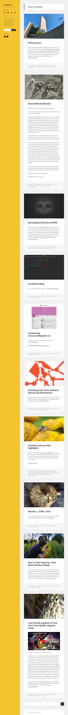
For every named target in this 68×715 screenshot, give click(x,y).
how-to (29, 248)
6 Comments (45, 409)
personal (47, 525)
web (43, 248)
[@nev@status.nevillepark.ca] (4, 12)
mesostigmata (44, 473)
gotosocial (55, 246)
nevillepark (38, 65)
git (53, 408)
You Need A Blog (36, 284)
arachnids (45, 470)
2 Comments (37, 354)
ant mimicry (40, 471)
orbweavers (57, 473)
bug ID (48, 585)
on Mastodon (45, 681)
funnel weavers (51, 471)
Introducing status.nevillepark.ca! (39, 334)
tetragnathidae (43, 474)
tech (40, 248)
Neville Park (8, 5)
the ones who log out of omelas (34, 409)
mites (53, 473)
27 (48, 704)
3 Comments (37, 297)
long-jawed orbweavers (36, 473)
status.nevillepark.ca (33, 342)
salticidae (34, 474)
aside (45, 184)
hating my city (46, 66)
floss (51, 408)
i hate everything (53, 66)
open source (56, 408)
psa (50, 353)
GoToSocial (48, 236)
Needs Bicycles (39, 103)
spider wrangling (41, 695)
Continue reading (33, 57)
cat (51, 525)
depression (44, 65)
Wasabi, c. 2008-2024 (39, 511)
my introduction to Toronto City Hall (46, 51)
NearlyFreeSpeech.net (45, 227)
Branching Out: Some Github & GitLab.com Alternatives (43, 391)
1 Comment (31, 67)
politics (49, 65)
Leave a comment (32, 186)
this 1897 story (46, 108)
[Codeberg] (11, 12)
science (29, 587)
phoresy (29, 474)
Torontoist (12, 25)
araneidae (45, 471)
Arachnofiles (6, 25)
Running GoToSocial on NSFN (42, 222)
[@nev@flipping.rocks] (8, 12)
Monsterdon (34, 248)
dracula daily (33, 185)
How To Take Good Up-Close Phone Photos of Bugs (42, 563)
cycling (55, 184)
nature (49, 470)
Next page (62, 704)
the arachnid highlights (46, 452)
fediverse (51, 246)
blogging (48, 296)
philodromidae (31, 695)
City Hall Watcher (7, 23)
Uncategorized (31, 66)
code (46, 246)
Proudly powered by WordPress (34, 712)
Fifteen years (34, 43)
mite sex (49, 473)
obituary (54, 525)
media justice (53, 296)
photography (56, 585)
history (38, 185)
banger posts (50, 184)
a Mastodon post (43, 399)
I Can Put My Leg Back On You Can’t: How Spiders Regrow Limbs (42, 625)
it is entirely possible (42, 237)
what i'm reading (46, 185)
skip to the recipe (35, 401)
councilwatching (39, 66)
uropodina (49, 474)
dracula (29, 185)
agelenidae (30, 471)
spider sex (38, 474)
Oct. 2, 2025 (40, 176)
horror (41, 185)
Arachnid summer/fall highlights (39, 446)
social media (54, 353)
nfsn (38, 248)
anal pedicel (35, 471)
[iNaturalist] (15, 12)
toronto (52, 65)
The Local (12, 22)
